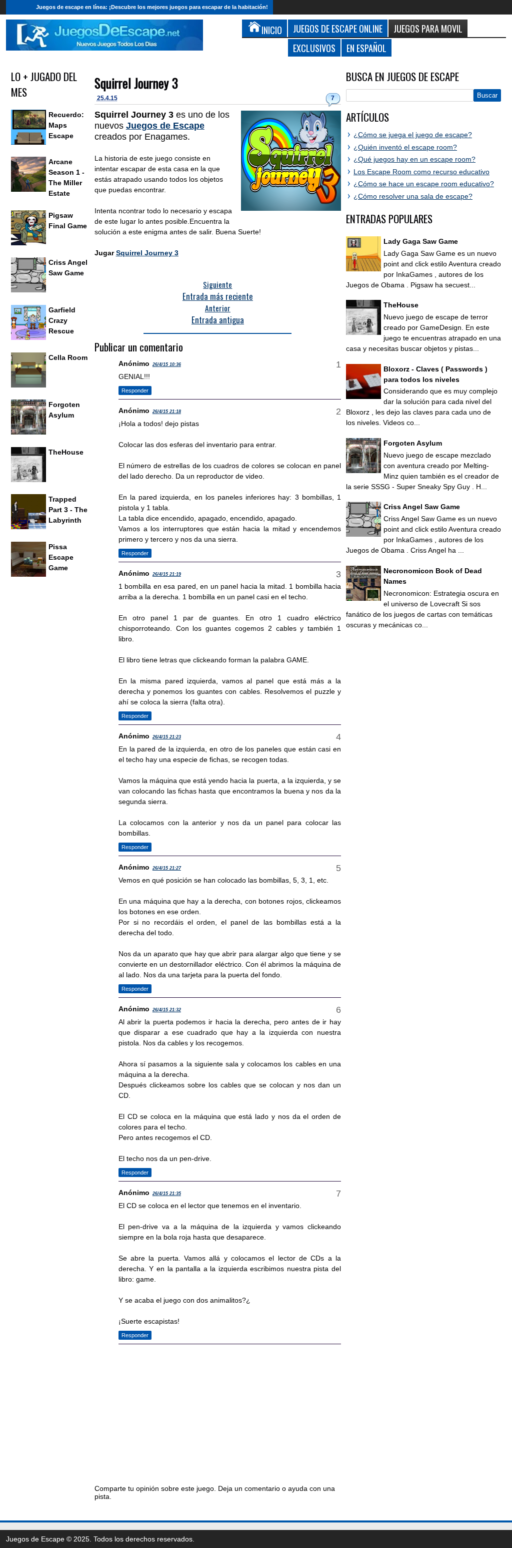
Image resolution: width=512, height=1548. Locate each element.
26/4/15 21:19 (166, 574)
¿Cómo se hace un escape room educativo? (424, 184)
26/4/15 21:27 (166, 868)
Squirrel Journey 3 (136, 83)
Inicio (18, 7)
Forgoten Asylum (413, 443)
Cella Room (68, 357)
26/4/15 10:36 (166, 364)
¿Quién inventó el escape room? (405, 147)
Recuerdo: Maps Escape (66, 125)
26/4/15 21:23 (166, 736)
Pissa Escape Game (61, 557)
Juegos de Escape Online (337, 28)
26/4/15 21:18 (166, 411)
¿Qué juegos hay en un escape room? (415, 159)
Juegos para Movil (428, 28)
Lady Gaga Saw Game (421, 241)
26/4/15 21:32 (166, 1009)
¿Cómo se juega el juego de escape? (413, 135)
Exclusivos (314, 48)
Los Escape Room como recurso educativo (422, 172)
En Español (366, 48)
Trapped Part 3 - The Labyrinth (68, 509)
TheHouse (66, 452)
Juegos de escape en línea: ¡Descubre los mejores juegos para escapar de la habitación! (152, 7)
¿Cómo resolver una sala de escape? (413, 196)
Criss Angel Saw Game (422, 507)
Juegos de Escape (165, 126)
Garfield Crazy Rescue (62, 320)
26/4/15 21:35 (166, 1193)
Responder (135, 391)
